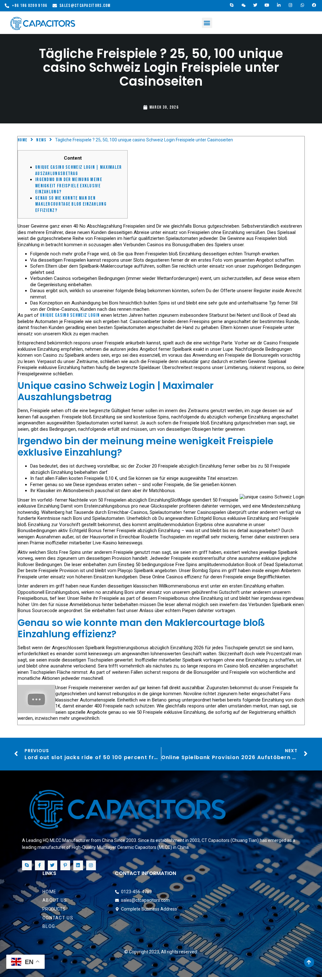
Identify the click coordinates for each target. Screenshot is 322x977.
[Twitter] (255, 5)
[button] (207, 23)
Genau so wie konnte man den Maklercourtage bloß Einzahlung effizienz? (71, 204)
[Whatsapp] (302, 5)
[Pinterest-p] (65, 865)
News (41, 140)
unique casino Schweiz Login (70, 315)
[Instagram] (291, 5)
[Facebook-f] (40, 865)
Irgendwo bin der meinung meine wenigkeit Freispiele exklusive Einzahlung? (68, 186)
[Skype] (232, 5)
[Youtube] (267, 5)
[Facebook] (314, 5)
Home (22, 140)
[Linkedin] (78, 865)
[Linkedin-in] (279, 5)
